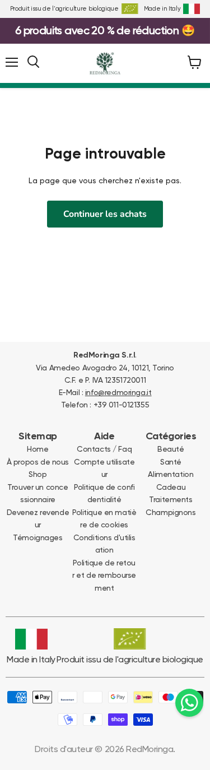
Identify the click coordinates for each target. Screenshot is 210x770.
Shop (37, 474)
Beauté (170, 448)
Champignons (170, 512)
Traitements (170, 499)
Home (37, 448)
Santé (170, 461)
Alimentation (170, 474)
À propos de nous (38, 461)
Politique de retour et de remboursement (104, 575)
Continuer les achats (105, 214)
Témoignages (37, 537)
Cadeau (170, 487)
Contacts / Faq (104, 448)
